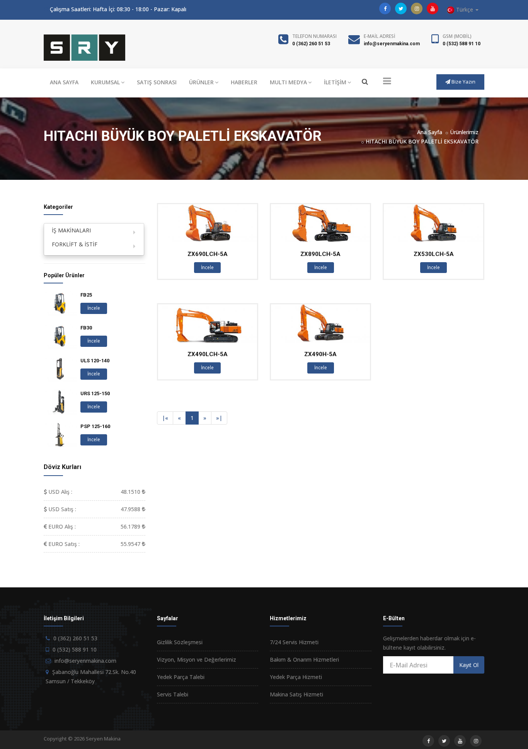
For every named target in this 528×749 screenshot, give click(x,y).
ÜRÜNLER (201, 82)
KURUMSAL (105, 82)
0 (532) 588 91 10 (461, 43)
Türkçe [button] (465, 9)
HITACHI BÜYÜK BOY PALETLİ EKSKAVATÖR (422, 141)
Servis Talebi (172, 694)
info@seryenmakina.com (392, 43)
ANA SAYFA (64, 82)
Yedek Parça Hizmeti (296, 677)
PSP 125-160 (95, 426)
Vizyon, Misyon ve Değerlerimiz (196, 659)
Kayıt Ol (469, 665)
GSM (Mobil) (457, 36)
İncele (207, 267)
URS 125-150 (95, 393)
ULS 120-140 (94, 360)
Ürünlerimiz (464, 132)
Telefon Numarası (314, 36)
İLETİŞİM (335, 82)
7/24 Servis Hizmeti (294, 642)
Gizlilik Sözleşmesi (180, 642)
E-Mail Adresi (379, 36)
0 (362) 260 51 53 (311, 43)
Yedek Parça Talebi (180, 677)
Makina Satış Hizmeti (296, 694)
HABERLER (244, 82)
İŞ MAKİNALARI (71, 230)
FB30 (86, 328)
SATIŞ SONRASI (157, 82)
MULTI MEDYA (288, 82)
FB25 (86, 295)
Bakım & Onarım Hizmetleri (304, 659)
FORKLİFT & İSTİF (74, 244)
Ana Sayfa (429, 132)
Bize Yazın (462, 81)
